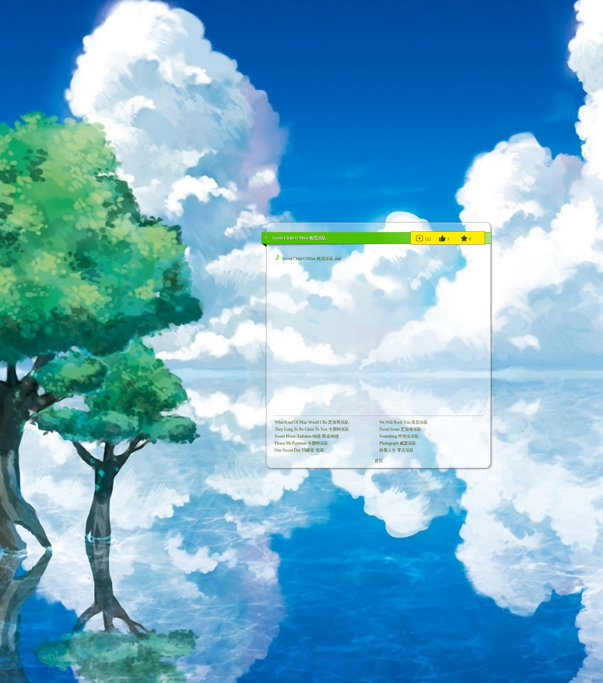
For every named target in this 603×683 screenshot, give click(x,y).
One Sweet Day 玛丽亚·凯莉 (299, 450)
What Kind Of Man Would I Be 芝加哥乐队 (312, 422)
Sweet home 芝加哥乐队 (400, 429)
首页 (378, 460)
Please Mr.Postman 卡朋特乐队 (301, 443)
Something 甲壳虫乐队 (399, 436)
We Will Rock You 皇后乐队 (403, 422)
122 (427, 239)
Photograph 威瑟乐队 (397, 443)
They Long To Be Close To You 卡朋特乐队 (312, 429)
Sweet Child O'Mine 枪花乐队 (299, 238)
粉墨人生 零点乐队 (396, 450)
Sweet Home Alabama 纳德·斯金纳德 (307, 436)
